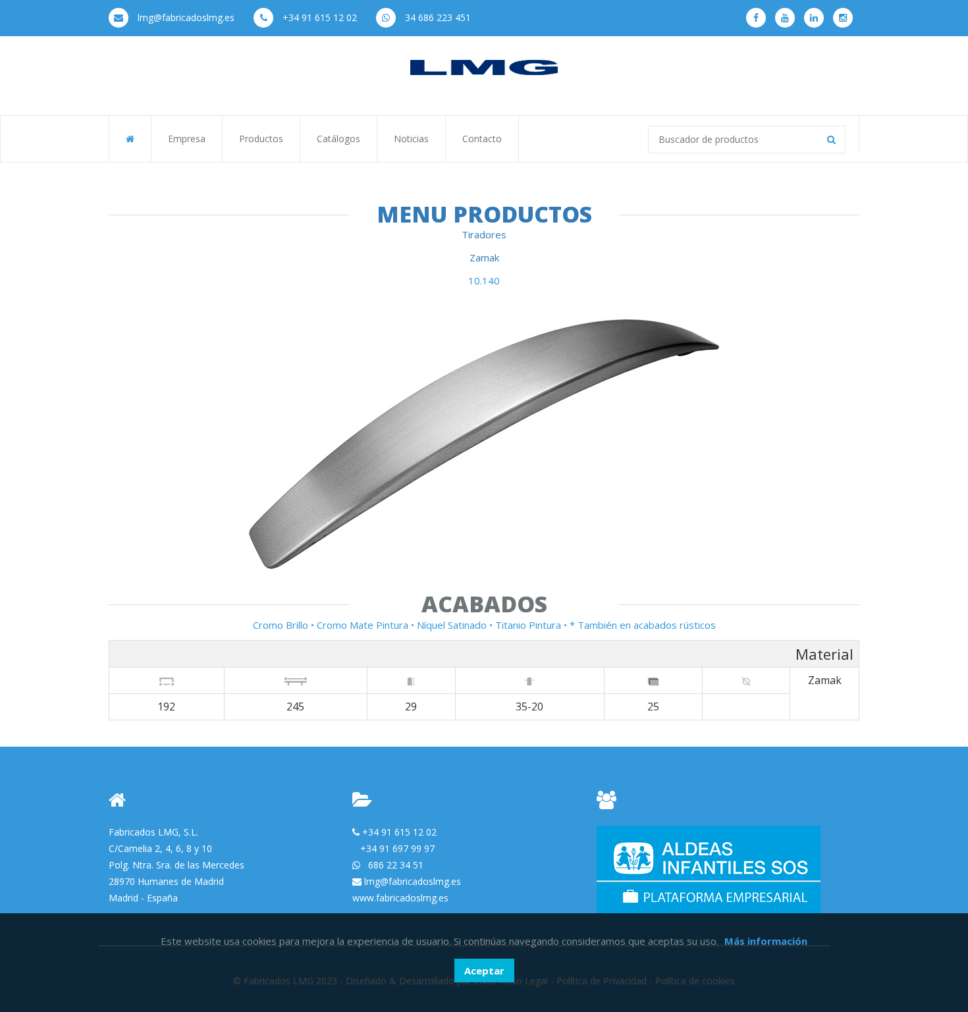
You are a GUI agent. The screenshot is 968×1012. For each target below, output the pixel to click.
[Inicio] (484, 66)
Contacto (482, 138)
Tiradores (484, 234)
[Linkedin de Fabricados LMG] (814, 18)
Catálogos (338, 138)
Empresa (186, 138)
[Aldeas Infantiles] (708, 869)
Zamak (484, 257)
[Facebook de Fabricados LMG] (756, 18)
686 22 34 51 (395, 865)
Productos (261, 138)
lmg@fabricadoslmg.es (184, 17)
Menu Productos (484, 214)
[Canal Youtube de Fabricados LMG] (785, 18)
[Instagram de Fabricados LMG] (843, 18)
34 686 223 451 (436, 17)
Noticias (411, 138)
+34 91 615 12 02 (318, 17)
